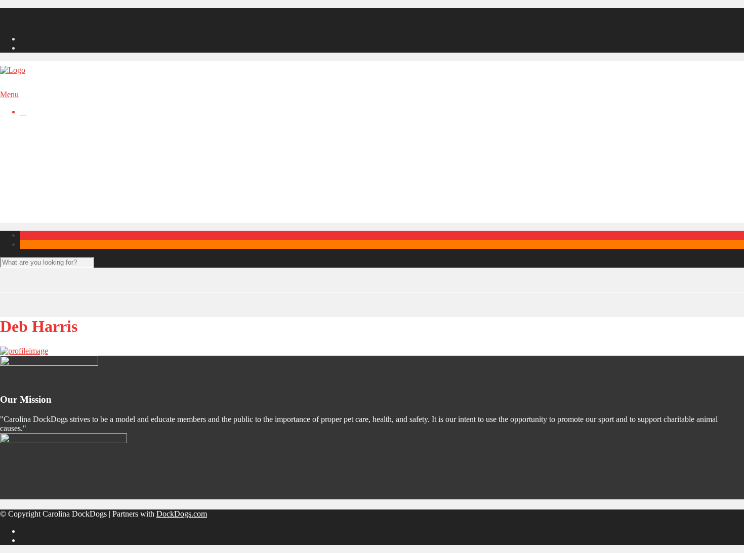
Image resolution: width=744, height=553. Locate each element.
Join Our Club (43, 12)
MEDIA (33, 147)
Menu (9, 94)
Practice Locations (69, 201)
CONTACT (39, 165)
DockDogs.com (181, 513)
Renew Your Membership (61, 21)
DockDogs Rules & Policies (85, 220)
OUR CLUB (41, 174)
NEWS (32, 138)
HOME (32, 128)
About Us (56, 183)
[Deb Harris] (24, 351)
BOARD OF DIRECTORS (65, 156)
